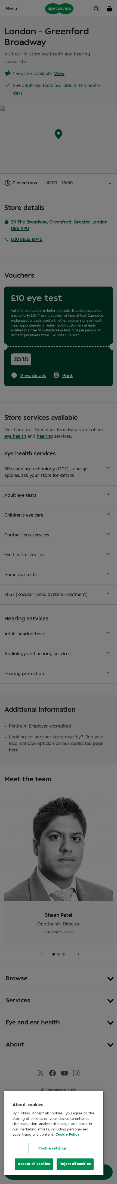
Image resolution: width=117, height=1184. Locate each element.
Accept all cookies (34, 1164)
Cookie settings (52, 1148)
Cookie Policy (67, 1134)
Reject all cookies (75, 1164)
